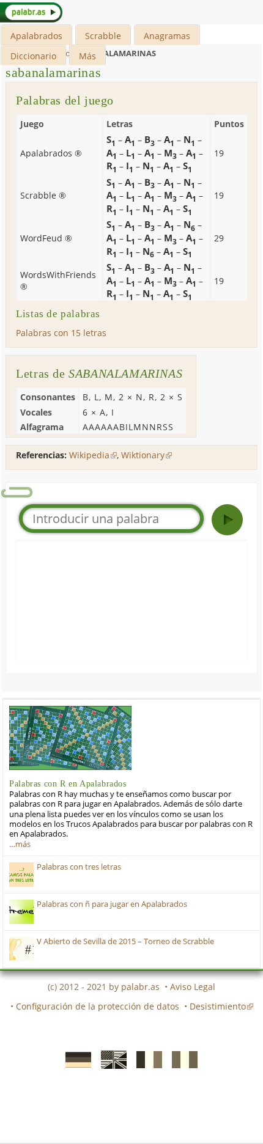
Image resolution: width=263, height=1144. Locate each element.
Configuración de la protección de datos (97, 1006)
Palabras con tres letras (79, 867)
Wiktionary (143, 455)
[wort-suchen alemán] (74, 1059)
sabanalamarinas (53, 72)
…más (20, 844)
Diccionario (33, 56)
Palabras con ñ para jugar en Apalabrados (112, 904)
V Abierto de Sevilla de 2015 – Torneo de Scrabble (125, 941)
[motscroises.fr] (145, 1059)
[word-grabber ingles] (110, 1059)
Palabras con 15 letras (61, 333)
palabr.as (140, 986)
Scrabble (103, 36)
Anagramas (167, 36)
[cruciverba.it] (181, 1059)
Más (87, 56)
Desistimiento (218, 1006)
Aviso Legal (192, 986)
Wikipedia (89, 455)
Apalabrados (36, 36)
